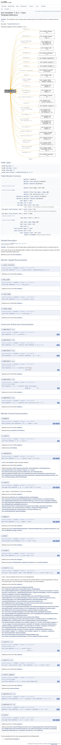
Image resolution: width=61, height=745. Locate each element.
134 (11, 254)
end (24, 230)
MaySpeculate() (21, 509)
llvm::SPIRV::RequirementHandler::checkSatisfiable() (24, 468)
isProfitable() (13, 448)
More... (3, 21)
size (25, 202)
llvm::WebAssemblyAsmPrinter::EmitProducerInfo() (44, 606)
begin (25, 228)
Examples (43, 6)
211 (12, 445)
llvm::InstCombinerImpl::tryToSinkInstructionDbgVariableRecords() (20, 634)
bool (21, 200)
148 (12, 303)
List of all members (57, 11)
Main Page (4, 6)
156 (12, 374)
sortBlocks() (51, 631)
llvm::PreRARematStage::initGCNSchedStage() (14, 477)
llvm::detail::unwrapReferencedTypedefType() (14, 636)
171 (12, 724)
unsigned (12, 243)
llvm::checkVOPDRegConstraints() (40, 596)
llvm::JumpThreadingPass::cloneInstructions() (25, 597)
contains (26, 232)
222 (12, 545)
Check (25, 234)
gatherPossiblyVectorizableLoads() (11, 473)
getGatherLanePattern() (49, 528)
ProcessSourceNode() (32, 509)
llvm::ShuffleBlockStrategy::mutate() (12, 530)
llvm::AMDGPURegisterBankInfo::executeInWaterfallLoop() (18, 500)
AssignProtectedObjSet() (39, 592)
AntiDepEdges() (35, 589)
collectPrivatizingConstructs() (47, 597)
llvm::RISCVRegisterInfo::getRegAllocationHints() (15, 502)
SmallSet (7, 9)
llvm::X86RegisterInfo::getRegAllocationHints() (14, 504)
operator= (26, 196)
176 (12, 494)
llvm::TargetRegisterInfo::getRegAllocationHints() (44, 613)
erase (25, 224)
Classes (31, 6)
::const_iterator (26, 269)
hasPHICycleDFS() (6, 507)
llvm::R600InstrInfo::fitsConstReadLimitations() (15, 610)
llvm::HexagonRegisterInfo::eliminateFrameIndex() (16, 606)
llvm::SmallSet (10, 269)
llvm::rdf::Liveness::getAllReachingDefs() (46, 500)
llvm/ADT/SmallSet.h (13, 24)
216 (12, 427)
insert (25, 209)
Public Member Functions (47, 11)
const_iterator (10, 172)
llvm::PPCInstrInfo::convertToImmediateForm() (30, 601)
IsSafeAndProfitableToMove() (40, 507)
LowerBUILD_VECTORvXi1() (17, 430)
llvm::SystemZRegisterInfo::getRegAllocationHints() (43, 502)
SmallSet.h (18, 254)
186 (12, 669)
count (25, 205)
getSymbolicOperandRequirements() (45, 475)
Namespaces (23, 6)
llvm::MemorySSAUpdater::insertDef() (21, 624)
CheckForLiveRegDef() (53, 592)
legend (30, 159)
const (31, 181)
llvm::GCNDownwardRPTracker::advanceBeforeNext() (16, 589)
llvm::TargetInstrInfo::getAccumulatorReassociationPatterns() (38, 473)
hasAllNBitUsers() (51, 619)
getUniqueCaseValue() (46, 506)
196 (12, 685)
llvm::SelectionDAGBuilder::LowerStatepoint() (14, 627)
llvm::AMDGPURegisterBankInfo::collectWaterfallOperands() (26, 528)
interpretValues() (14, 688)
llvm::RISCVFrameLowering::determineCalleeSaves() (16, 471)
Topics (17, 6)
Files (37, 6)
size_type (9, 168)
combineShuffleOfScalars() (9, 601)
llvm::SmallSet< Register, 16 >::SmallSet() (13, 631)
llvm (2, 9)
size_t (15, 168)
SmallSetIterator (22, 172)
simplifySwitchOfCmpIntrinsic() (43, 629)
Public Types (38, 11)
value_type (9, 170)
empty (25, 200)
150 (12, 274)
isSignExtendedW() (7, 626)
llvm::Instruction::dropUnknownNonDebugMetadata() (17, 499)
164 (12, 407)
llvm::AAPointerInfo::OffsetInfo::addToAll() (21, 587)
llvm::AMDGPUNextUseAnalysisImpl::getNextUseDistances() (18, 475)
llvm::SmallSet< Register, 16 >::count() (24, 470)
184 (12, 584)
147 (12, 288)
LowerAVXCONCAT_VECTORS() (32, 626)
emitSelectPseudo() (37, 499)
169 (12, 526)
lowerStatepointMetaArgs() (9, 509)
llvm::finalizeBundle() (36, 471)
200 (12, 559)
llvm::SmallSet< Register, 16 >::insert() (31, 622)
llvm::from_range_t (35, 192)
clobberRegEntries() (44, 468)
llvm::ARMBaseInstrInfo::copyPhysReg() (27, 497)
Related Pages (11, 6)
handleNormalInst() (40, 619)
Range (13, 190)
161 (12, 392)
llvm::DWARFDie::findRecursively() (46, 608)
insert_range (27, 222)
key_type (8, 166)
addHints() (13, 497)
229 (12, 465)
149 (12, 317)
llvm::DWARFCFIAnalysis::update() (39, 636)
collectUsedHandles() (7, 470)
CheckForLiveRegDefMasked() (23, 594)
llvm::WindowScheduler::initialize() (21, 507)
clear (25, 226)
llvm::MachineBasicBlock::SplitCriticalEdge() (14, 511)
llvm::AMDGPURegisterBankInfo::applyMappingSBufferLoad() (18, 590)
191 (12, 654)
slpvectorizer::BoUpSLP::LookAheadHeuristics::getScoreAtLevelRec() (20, 506)
